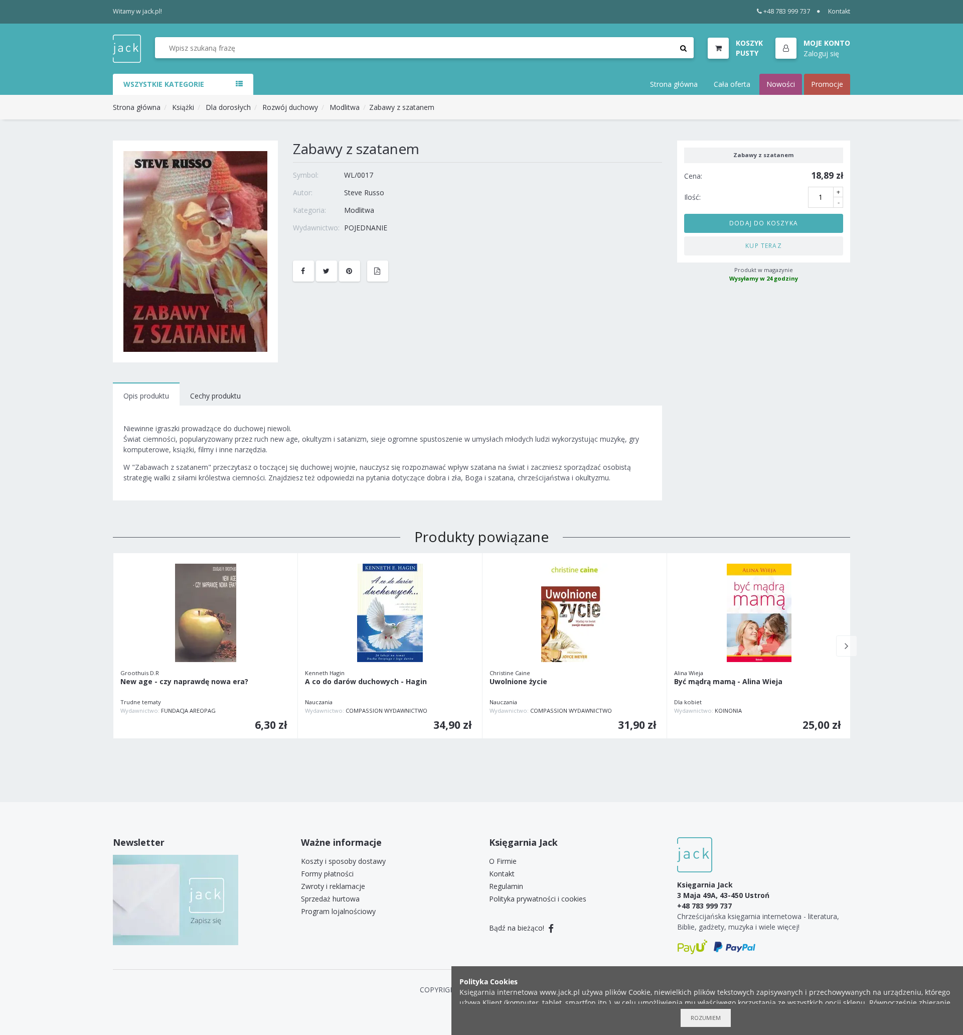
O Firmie (503, 861)
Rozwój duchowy (290, 107)
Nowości (780, 84)
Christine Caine (510, 673)
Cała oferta (732, 84)
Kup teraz (763, 245)
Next (846, 646)
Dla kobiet (688, 702)
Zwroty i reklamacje (333, 886)
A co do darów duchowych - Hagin (366, 682)
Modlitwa (345, 107)
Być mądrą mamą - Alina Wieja (728, 682)
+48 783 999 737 (786, 11)
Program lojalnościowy (338, 911)
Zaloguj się (821, 53)
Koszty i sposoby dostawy (343, 861)
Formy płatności (327, 873)
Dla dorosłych (228, 107)
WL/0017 (358, 175)
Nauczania (319, 702)
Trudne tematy (140, 702)
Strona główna (674, 84)
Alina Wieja (688, 673)
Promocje (827, 84)
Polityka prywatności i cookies (537, 898)
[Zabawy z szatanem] (195, 250)
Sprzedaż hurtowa (330, 898)
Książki (183, 107)
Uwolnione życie (518, 682)
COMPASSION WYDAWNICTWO (386, 710)
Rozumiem (706, 1017)
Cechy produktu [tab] (215, 396)
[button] (812, 48)
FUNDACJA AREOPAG (188, 710)
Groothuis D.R (139, 673)
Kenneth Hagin (325, 673)
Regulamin (506, 886)
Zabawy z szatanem (401, 107)
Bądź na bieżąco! (517, 928)
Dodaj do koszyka (763, 223)
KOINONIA (728, 710)
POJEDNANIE (365, 227)
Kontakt (839, 11)
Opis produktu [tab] (146, 396)
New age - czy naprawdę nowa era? (184, 682)
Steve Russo (364, 192)
